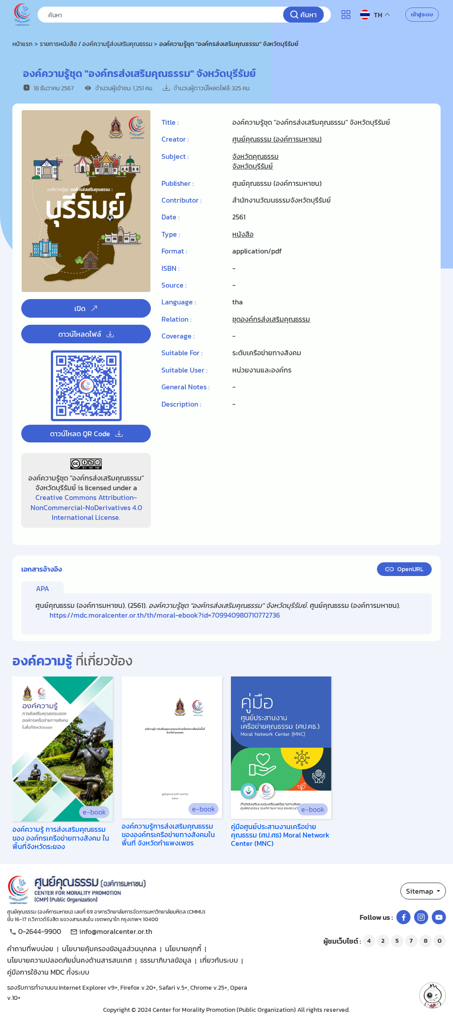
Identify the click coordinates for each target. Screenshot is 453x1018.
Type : (170, 234)
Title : (170, 122)
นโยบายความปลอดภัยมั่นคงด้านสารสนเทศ (69, 960)
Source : (174, 285)
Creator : (175, 139)
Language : (178, 302)
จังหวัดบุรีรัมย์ (252, 166)
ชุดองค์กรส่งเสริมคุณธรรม (271, 319)
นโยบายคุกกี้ (183, 948)
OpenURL (410, 569)
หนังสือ (242, 234)
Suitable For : (182, 352)
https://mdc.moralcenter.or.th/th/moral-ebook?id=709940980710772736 (165, 615)
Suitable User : (184, 370)
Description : (181, 404)
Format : (174, 251)
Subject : (175, 156)
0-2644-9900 (39, 931)
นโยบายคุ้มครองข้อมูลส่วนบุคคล (109, 948)
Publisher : (177, 183)
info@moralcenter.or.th (115, 931)
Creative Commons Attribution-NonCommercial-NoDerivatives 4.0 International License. (86, 507)
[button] (433, 995)
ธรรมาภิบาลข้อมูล (166, 960)
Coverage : (178, 336)
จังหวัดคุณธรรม (255, 156)
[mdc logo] (133, 888)
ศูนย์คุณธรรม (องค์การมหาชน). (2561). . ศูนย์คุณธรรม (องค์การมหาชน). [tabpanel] (217, 610)
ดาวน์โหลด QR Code (80, 433)
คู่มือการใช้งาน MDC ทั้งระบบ (48, 972)
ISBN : (170, 268)
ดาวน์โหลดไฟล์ (79, 334)
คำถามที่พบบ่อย (30, 948)
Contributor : (181, 200)
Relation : (176, 319)
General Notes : (185, 387)
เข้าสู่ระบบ (422, 15)
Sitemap (420, 891)
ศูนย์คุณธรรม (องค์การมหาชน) (277, 139)
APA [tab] (42, 588)
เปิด (79, 308)
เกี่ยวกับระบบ (219, 960)
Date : (170, 217)
